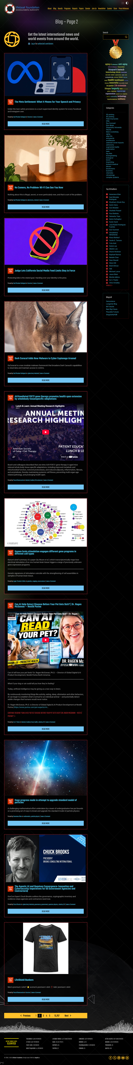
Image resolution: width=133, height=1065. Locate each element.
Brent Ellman (114, 266)
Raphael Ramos (115, 255)
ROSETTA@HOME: (31, 1048)
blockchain (124, 72)
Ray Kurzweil (111, 123)
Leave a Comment (38, 117)
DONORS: (81, 1042)
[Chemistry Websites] (116, 50)
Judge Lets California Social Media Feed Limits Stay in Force (45, 271)
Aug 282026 (10, 102)
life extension (38, 480)
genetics (29, 581)
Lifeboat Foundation (17, 1058)
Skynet (108, 130)
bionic (108, 160)
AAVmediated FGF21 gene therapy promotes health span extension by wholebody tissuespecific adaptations (48, 397)
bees (108, 151)
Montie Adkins (114, 277)
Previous (26, 1016)
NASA (121, 89)
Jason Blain (113, 274)
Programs (67, 8)
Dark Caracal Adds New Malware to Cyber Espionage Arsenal (45, 358)
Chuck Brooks (17, 904)
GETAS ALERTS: (109, 1039)
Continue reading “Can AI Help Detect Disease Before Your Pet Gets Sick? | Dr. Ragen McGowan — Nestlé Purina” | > (45, 714)
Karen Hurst (113, 222)
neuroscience (41, 581)
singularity (125, 94)
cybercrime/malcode (33, 373)
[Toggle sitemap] (122, 3)
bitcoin (118, 72)
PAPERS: (54, 1048)
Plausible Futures (112, 312)
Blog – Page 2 (66, 22)
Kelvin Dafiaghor (115, 219)
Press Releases (124, 8)
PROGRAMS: (108, 1045)
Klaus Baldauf (114, 238)
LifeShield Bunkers (24, 980)
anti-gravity (110, 138)
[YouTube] (123, 1058)
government (44, 904)
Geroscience (110, 301)
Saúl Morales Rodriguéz (19, 117)
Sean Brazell (113, 260)
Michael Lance (114, 272)
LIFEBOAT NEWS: (56, 1039)
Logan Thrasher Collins (19, 581)
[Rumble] (127, 1058)
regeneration (110, 94)
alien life (109, 136)
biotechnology (110, 72)
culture (123, 75)
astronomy (110, 145)
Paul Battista (114, 213)
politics (109, 91)
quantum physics (53, 904)
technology (122, 96)
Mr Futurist (110, 307)
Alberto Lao (113, 249)
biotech (120, 69)
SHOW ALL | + (109, 285)
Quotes (109, 8)
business (109, 171)
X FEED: (28, 1042)
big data (109, 153)
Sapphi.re (37, 1058)
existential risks (109, 77)
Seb (110, 269)
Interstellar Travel (123, 83)
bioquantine (121, 67)
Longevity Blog (111, 304)
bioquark (112, 69)
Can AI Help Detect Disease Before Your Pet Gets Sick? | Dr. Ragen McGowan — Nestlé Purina (48, 605)
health (36, 722)
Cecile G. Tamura (115, 240)
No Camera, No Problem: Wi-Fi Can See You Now (39, 188)
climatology (110, 175)
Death (126, 75)
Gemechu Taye (114, 216)
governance (37, 904)
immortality (113, 83)
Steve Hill (112, 263)
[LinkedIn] (119, 1058)
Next (66, 1016)
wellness (121, 99)
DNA (107, 121)
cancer (112, 75)
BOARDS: (107, 1042)
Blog (54, 8)
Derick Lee (113, 246)
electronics (31, 200)
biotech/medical (30, 480)
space (108, 96)
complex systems (112, 177)
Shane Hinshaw (115, 252)
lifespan (108, 88)
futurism (30, 117)
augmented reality (112, 147)
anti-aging (123, 64)
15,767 (56, 1016)
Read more (46, 124)
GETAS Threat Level (11, 1043)
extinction (116, 77)
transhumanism (112, 99)
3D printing (110, 115)
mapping (35, 581)
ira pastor (110, 86)
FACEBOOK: (29, 1039)
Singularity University (114, 127)
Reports (74, 8)
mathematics (27, 816)
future (121, 77)
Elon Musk (110, 125)
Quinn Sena (113, 205)
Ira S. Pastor (16, 722)
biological (109, 158)
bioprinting (110, 162)
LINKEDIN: (81, 1039)
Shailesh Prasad (115, 211)
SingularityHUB (111, 315)
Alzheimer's (115, 64)
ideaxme (107, 83)
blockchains (110, 169)
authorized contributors (45, 44)
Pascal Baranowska (18, 480)
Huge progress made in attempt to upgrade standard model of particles (46, 801)
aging (107, 64)
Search (126, 36)
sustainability (113, 96)
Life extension (120, 85)
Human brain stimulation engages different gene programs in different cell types (45, 552)
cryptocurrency (118, 75)
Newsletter (102, 8)
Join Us (94, 8)
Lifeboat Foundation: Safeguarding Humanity (21, 8)
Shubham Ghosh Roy (117, 202)
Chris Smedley (114, 283)
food (32, 722)
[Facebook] (110, 1058)
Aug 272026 (10, 553)
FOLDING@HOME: (83, 1045)
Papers (81, 8)
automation (110, 149)
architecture (110, 140)
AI (111, 65)
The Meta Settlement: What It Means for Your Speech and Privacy (48, 102)
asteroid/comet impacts (115, 143)
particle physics (35, 816)
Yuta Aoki (112, 243)
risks (121, 94)
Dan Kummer (114, 230)
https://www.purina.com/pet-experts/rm (30, 707)
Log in (33, 44)
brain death (108, 75)
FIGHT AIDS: (29, 1045)
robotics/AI (41, 722)
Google (105, 80)
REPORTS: (55, 1045)
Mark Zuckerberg (112, 132)
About (50, 8)
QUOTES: (107, 1048)
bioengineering (111, 156)
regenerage (121, 91)
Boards (60, 8)
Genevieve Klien (17, 816)
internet (36, 200)
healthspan (119, 80)
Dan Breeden (114, 208)
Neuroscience (125, 89)
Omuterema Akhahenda (113, 234)
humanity (126, 80)
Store (115, 8)
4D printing (110, 117)
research (118, 94)
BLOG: (53, 1042)
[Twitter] (114, 1058)
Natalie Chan (114, 257)
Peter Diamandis (112, 119)
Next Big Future (111, 309)
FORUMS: (81, 1048)
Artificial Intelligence (112, 67)
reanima (113, 91)
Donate (87, 8)
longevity (115, 88)
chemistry (109, 173)
